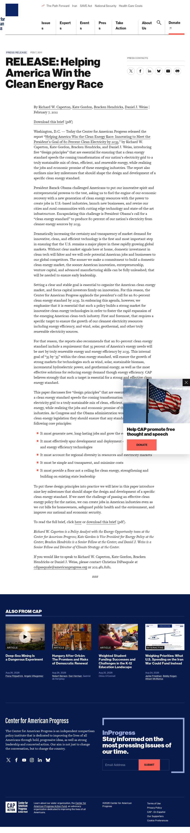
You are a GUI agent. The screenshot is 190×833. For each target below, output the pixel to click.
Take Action (121, 25)
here (78, 521)
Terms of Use (154, 803)
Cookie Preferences (157, 820)
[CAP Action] (18, 807)
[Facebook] (16, 760)
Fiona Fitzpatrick (14, 676)
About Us (147, 25)
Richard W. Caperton (55, 106)
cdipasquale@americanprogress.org (60, 567)
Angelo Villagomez (33, 676)
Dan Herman (75, 676)
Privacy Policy (154, 807)
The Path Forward (57, 6)
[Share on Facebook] (140, 71)
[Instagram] (32, 760)
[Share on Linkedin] (149, 71)
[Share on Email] (168, 71)
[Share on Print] (177, 71)
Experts (65, 25)
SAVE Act (86, 6)
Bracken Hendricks (108, 106)
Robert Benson (60, 676)
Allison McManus (154, 678)
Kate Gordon (82, 106)
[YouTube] (24, 760)
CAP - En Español (156, 812)
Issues (46, 25)
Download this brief (49, 121)
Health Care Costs (130, 6)
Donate (174, 23)
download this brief (101, 521)
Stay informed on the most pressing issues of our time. (136, 742)
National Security (105, 6)
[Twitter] (9, 760)
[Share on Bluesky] (159, 71)
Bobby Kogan (170, 676)
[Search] (159, 27)
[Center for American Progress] (12, 17)
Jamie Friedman (153, 676)
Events (84, 25)
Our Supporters (155, 816)
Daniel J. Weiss (136, 106)
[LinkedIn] (40, 760)
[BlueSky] (48, 760)
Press (102, 25)
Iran (74, 6)
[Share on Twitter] (131, 71)
